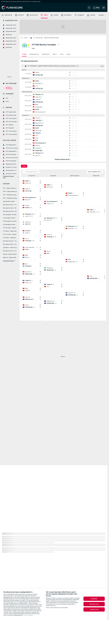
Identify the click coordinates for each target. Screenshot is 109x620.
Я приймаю (94, 598)
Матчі (55, 54)
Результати (46, 54)
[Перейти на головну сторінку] (16, 7)
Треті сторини (28, 615)
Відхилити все (94, 604)
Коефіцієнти (34, 54)
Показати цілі (94, 609)
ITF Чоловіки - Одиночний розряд (46, 38)
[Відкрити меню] (103, 8)
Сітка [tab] (24, 166)
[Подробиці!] (63, 73)
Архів (68, 54)
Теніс (26, 38)
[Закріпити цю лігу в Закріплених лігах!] (58, 44)
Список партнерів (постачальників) (57, 607)
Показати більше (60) (8, 176)
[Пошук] (89, 8)
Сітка (61, 54)
